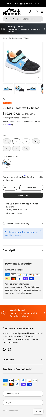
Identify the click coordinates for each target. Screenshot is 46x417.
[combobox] (23, 19)
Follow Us (35, 3)
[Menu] (42, 11)
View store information (15, 213)
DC (4, 99)
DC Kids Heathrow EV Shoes (19, 38)
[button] (36, 11)
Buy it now (23, 195)
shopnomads (13, 411)
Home (5, 38)
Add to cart (31, 187)
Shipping (6, 118)
